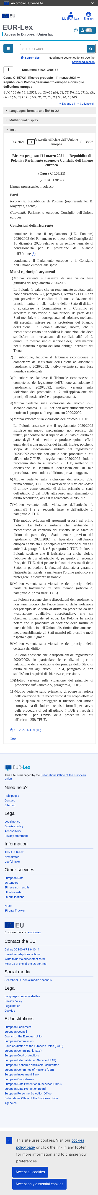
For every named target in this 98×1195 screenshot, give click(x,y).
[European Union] (14, 925)
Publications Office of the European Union (31, 1098)
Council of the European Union (24, 1036)
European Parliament (18, 1027)
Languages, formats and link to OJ (34, 111)
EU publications (14, 897)
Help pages (12, 795)
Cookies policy (14, 826)
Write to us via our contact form (25, 959)
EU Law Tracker (15, 910)
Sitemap (10, 805)
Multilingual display (23, 120)
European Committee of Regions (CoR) (29, 1069)
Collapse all (87, 103)
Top (13, 738)
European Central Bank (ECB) (23, 1050)
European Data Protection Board (25, 1088)
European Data (14, 878)
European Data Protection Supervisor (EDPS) (33, 1084)
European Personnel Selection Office (28, 1093)
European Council (16, 1031)
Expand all (68, 103)
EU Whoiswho (13, 892)
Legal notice (12, 821)
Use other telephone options (23, 954)
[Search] (91, 49)
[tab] (49, 110)
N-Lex (8, 905)
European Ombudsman (19, 1079)
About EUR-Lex (14, 852)
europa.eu (34, 932)
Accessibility (13, 831)
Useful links (12, 861)
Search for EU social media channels (28, 980)
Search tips (32, 57)
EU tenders (11, 882)
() (33, 254)
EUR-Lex (17, 27)
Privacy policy (13, 1001)
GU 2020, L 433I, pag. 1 (29, 730)
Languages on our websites (22, 996)
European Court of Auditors (22, 1055)
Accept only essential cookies (39, 1184)
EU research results (17, 887)
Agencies (11, 1103)
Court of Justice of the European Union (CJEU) (34, 1046)
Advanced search (83, 62)
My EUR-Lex (70, 18)
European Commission (19, 1041)
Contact (10, 800)
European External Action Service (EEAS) (30, 1060)
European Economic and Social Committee (32, 1065)
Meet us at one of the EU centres (25, 963)
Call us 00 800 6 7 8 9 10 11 (22, 949)
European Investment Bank (22, 1074)
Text (12, 130)
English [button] (88, 18)
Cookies (10, 1010)
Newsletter (12, 857)
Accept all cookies (30, 1172)
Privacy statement (16, 835)
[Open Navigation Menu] (8, 48)
